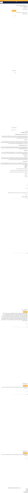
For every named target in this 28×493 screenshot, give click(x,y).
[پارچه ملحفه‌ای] (20, 421)
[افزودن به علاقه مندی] (26, 322)
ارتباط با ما (17, 480)
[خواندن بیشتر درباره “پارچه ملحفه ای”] (26, 391)
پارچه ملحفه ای (24, 5)
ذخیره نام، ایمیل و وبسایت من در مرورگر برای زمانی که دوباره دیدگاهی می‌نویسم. (17, 192)
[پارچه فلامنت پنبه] (20, 225)
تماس (1, 2)
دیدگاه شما (25, 176)
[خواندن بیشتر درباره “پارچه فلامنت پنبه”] (26, 324)
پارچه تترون (26, 480)
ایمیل (26, 188)
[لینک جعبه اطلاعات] (14, 43)
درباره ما (17, 479)
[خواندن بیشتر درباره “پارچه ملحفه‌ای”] (26, 459)
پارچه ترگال (26, 479)
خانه (26, 5)
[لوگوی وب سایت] (14, 2)
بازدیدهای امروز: (12, 464)
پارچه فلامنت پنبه (24, 309)
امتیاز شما (26, 173)
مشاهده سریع (26, 326)
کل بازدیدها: (12, 470)
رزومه (26, 483)
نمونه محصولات (25, 476)
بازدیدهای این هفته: (11, 467)
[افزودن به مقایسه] (26, 308)
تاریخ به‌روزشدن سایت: (11, 471)
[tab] (15, 130)
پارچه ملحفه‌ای (25, 451)
